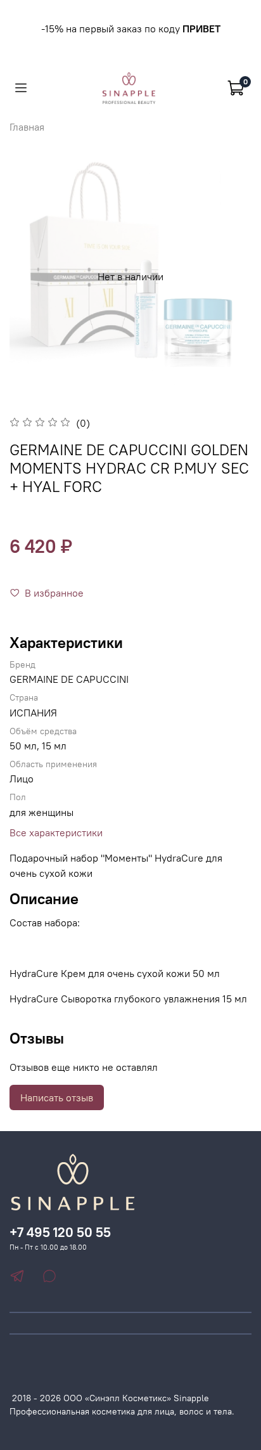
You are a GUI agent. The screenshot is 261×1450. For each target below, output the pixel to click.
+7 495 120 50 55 (60, 1232)
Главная (27, 126)
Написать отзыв (56, 1097)
